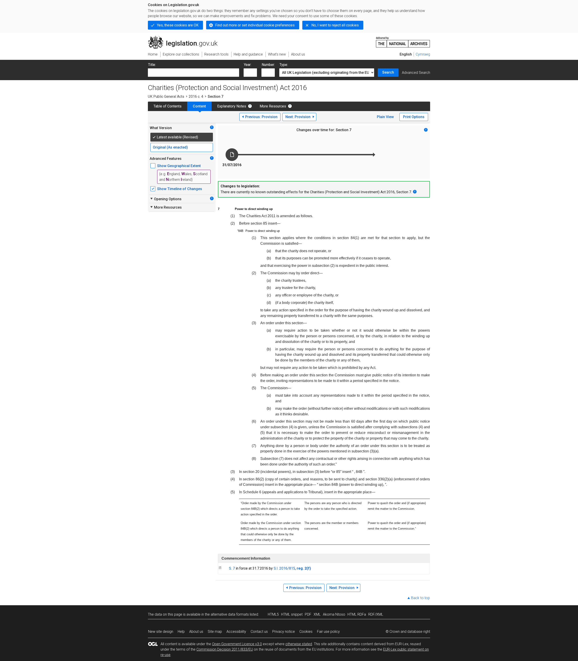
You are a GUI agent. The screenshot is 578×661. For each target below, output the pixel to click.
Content (199, 106)
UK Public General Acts (166, 96)
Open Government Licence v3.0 (237, 644)
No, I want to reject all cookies (335, 25)
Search (388, 72)
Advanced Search (416, 72)
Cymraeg (423, 54)
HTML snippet (292, 614)
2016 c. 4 (196, 96)
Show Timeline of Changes (179, 189)
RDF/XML (375, 614)
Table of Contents (168, 106)
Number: (268, 65)
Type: (284, 65)
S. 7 (232, 568)
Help (181, 631)
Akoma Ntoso (334, 614)
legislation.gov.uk (185, 37)
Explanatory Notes (231, 106)
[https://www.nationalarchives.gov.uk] (403, 40)
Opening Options (166, 199)
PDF (308, 614)
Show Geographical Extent (179, 166)
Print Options (413, 117)
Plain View (385, 117)
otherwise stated (298, 644)
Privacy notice (283, 631)
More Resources (273, 106)
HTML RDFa (356, 614)
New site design (160, 631)
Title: (152, 65)
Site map (215, 631)
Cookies (305, 631)
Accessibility (236, 631)
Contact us (259, 631)
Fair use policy (328, 631)
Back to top (420, 598)
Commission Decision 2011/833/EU (224, 649)
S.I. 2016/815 (284, 568)
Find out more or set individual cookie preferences (255, 25)
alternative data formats (230, 614)
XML (317, 614)
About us (196, 631)
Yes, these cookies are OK (177, 25)
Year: (247, 65)
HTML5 (273, 614)
